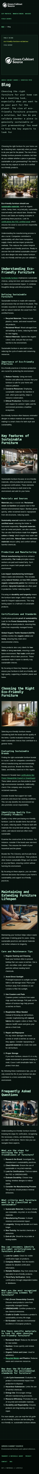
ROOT (2, 27)
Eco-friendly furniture (9, 278)
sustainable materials (10, 207)
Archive (28, 13)
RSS (11, 1461)
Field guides (6, 19)
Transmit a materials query (12, 1456)
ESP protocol (6, 13)
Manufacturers (18, 13)
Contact (4, 1461)
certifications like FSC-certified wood (15, 222)
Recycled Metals (12, 1358)
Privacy (28, 1456)
